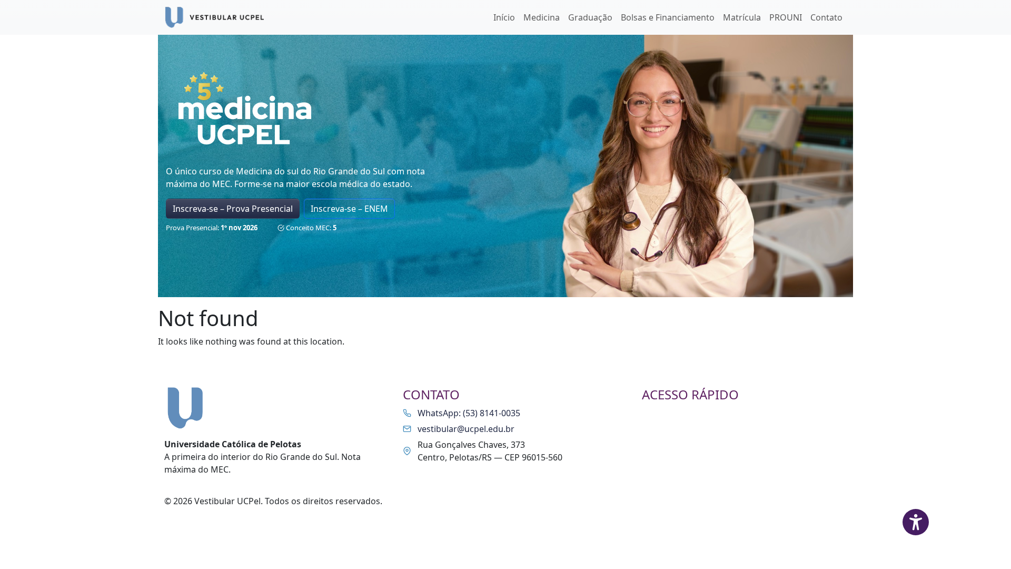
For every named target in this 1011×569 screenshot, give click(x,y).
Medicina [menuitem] (541, 17)
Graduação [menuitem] (590, 17)
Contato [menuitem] (826, 17)
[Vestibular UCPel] (216, 17)
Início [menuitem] (504, 17)
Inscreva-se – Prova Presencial (233, 208)
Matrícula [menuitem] (742, 17)
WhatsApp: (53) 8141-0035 (469, 413)
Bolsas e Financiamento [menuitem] (668, 17)
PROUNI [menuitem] (785, 17)
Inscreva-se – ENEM (349, 208)
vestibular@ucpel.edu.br (466, 429)
